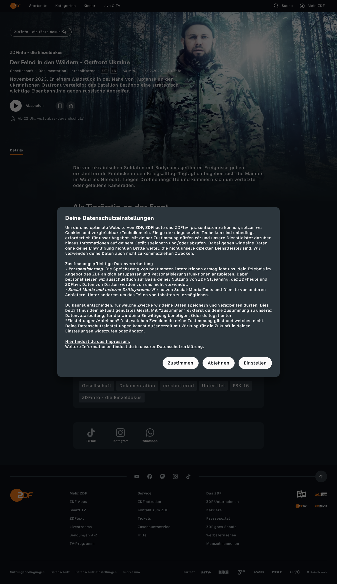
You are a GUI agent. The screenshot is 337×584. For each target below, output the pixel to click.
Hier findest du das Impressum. (97, 341)
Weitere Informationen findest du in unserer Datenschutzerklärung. (134, 346)
